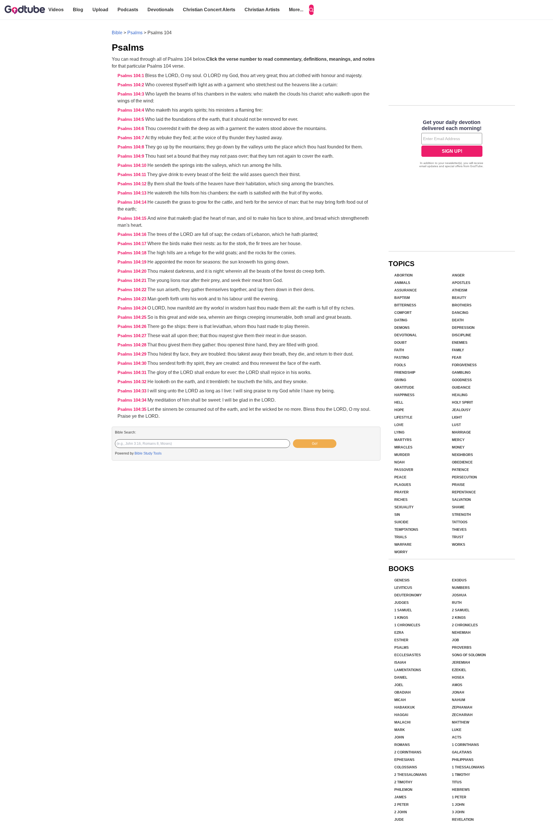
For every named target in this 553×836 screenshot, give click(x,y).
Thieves (459, 530)
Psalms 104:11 (132, 174)
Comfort (403, 313)
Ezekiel (459, 670)
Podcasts (128, 9)
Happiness (404, 395)
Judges (401, 603)
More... (296, 9)
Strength (461, 515)
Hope (399, 410)
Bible (117, 32)
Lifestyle (403, 417)
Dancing (460, 313)
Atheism (459, 290)
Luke (456, 730)
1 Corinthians (465, 745)
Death (458, 320)
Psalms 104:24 (132, 308)
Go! (314, 444)
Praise (458, 485)
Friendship (404, 373)
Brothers (461, 305)
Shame (458, 507)
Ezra (399, 633)
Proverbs (461, 648)
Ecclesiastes (407, 655)
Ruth (457, 603)
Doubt (400, 343)
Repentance (464, 492)
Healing (459, 395)
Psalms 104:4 (131, 110)
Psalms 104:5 (131, 119)
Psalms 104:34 (132, 400)
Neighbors (462, 455)
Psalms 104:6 (131, 128)
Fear (456, 358)
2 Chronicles (465, 625)
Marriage (461, 432)
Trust (457, 537)
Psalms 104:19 (132, 262)
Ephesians (404, 760)
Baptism (402, 298)
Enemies (459, 343)
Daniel (400, 677)
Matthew (460, 722)
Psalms (135, 32)
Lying (399, 432)
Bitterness (405, 305)
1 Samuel (403, 610)
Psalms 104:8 (131, 147)
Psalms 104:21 (132, 280)
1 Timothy (461, 775)
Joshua (459, 595)
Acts (456, 737)
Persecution (464, 477)
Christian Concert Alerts (209, 9)
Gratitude (404, 387)
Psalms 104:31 (132, 372)
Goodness (462, 380)
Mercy (458, 440)
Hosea (458, 677)
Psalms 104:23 (132, 299)
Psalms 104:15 (132, 218)
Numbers (461, 588)
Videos (56, 9)
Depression (463, 328)
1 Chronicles (407, 625)
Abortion (403, 275)
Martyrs (403, 440)
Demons (402, 328)
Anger (458, 275)
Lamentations (407, 670)
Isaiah (400, 663)
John (399, 737)
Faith (399, 350)
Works (458, 545)
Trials (400, 537)
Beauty (459, 298)
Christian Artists (262, 9)
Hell (398, 402)
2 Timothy (403, 782)
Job (455, 640)
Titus (457, 782)
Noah (399, 462)
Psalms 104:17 (132, 243)
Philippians (463, 760)
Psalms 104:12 (132, 184)
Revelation (463, 820)
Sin (397, 515)
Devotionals (160, 9)
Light (457, 417)
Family (458, 350)
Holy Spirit (462, 402)
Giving (400, 380)
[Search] (311, 10)
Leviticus (403, 588)
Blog (78, 9)
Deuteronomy (408, 595)
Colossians (405, 767)
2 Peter (401, 805)
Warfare (403, 545)
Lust (456, 425)
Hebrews (461, 790)
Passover (403, 470)
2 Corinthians (407, 752)
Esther (401, 640)
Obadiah (402, 692)
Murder (402, 455)
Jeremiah (461, 663)
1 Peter (459, 797)
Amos (457, 685)
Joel (398, 685)
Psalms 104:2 (131, 85)
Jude (399, 820)
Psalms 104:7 (131, 137)
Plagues (402, 485)
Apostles (461, 283)
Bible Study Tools (148, 453)
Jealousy (461, 410)
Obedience (462, 462)
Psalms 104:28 (132, 345)
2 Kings (459, 618)
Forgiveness (464, 365)
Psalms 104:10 (132, 165)
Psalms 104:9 (131, 156)
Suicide (401, 522)
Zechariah (462, 715)
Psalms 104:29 (132, 354)
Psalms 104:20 (132, 271)
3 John (458, 812)
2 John (400, 812)
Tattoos (459, 522)
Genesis (402, 580)
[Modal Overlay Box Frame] (452, 144)
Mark (399, 730)
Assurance (405, 290)
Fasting (401, 358)
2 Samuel (460, 610)
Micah (400, 700)
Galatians (462, 752)
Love (399, 425)
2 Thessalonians (410, 775)
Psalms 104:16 (132, 234)
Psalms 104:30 (132, 363)
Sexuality (404, 507)
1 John (458, 805)
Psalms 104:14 (132, 202)
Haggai (401, 715)
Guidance (461, 387)
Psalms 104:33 (132, 391)
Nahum (458, 700)
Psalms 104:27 (132, 335)
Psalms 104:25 (132, 317)
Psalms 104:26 (132, 326)
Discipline (461, 335)
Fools (400, 365)
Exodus (459, 580)
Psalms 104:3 (131, 94)
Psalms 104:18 (132, 253)
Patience (460, 470)
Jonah (458, 692)
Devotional (405, 335)
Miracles (403, 447)
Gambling (461, 373)
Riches (401, 500)
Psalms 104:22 (132, 289)
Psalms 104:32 (132, 381)
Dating (400, 320)
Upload (100, 9)
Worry (401, 552)
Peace (400, 477)
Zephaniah (462, 707)
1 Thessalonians (468, 767)
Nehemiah (461, 633)
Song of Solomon (469, 655)
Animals (402, 283)
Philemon (403, 790)
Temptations (406, 530)
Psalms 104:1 (131, 75)
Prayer (401, 492)
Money (458, 447)
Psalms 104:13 (132, 193)
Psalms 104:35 (132, 409)
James (400, 797)
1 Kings (401, 618)
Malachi (402, 722)
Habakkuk (404, 707)
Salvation (461, 500)
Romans (402, 745)
